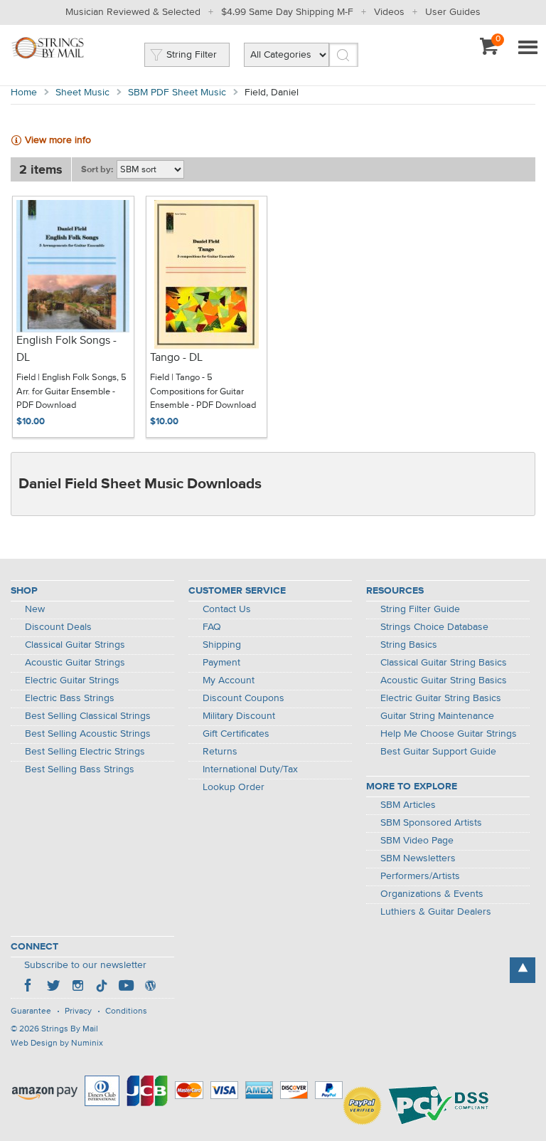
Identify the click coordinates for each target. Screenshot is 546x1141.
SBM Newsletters (418, 858)
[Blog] (150, 987)
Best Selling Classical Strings (88, 716)
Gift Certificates (236, 734)
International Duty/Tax (250, 769)
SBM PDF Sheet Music (177, 93)
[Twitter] (53, 987)
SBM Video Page (417, 841)
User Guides (453, 12)
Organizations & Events (431, 894)
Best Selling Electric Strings (85, 752)
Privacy (78, 1011)
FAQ (212, 627)
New (35, 609)
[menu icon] (527, 48)
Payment (221, 663)
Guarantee (31, 1011)
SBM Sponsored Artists (431, 823)
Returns (220, 752)
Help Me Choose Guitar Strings (448, 734)
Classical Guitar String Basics (443, 663)
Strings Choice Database (434, 627)
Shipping (222, 645)
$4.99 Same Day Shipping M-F (287, 12)
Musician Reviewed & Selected (132, 12)
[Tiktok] (101, 987)
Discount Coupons (243, 698)
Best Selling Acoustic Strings (88, 734)
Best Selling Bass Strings (79, 769)
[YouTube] (125, 987)
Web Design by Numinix (57, 1043)
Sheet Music (82, 93)
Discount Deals (58, 627)
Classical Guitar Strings (75, 645)
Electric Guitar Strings (72, 680)
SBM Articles (408, 805)
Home (24, 93)
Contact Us (227, 609)
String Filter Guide (420, 609)
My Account (229, 680)
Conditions (126, 1011)
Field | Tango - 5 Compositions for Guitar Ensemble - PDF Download (203, 391)
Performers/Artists (420, 876)
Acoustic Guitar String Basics (443, 680)
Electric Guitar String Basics (440, 698)
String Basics (408, 645)
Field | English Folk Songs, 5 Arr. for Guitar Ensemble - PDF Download (71, 391)
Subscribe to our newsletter (85, 965)
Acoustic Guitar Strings (75, 663)
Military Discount (239, 716)
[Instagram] (77, 987)
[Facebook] (29, 987)
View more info (58, 140)
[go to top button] (522, 970)
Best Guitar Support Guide (438, 752)
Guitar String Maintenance (437, 716)
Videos (389, 12)
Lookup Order (233, 787)
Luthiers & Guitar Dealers (435, 912)
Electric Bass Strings (69, 698)
